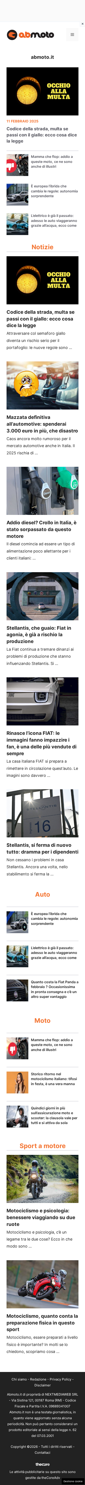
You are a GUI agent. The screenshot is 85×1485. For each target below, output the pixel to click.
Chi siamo (19, 1379)
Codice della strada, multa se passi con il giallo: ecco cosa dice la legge (42, 135)
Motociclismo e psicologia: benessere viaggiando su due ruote (41, 1217)
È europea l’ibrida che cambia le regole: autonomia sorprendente (54, 191)
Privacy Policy (60, 1379)
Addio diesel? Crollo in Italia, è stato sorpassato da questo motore (41, 529)
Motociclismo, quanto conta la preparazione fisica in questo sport (42, 1322)
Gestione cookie (73, 1481)
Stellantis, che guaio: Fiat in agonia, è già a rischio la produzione (39, 634)
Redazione (38, 1379)
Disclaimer (42, 1385)
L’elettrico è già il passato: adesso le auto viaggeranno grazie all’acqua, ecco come (54, 220)
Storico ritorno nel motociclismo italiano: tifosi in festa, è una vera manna (54, 1079)
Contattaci (42, 1452)
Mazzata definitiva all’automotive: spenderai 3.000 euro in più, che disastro (42, 424)
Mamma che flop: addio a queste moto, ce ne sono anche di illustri (52, 161)
